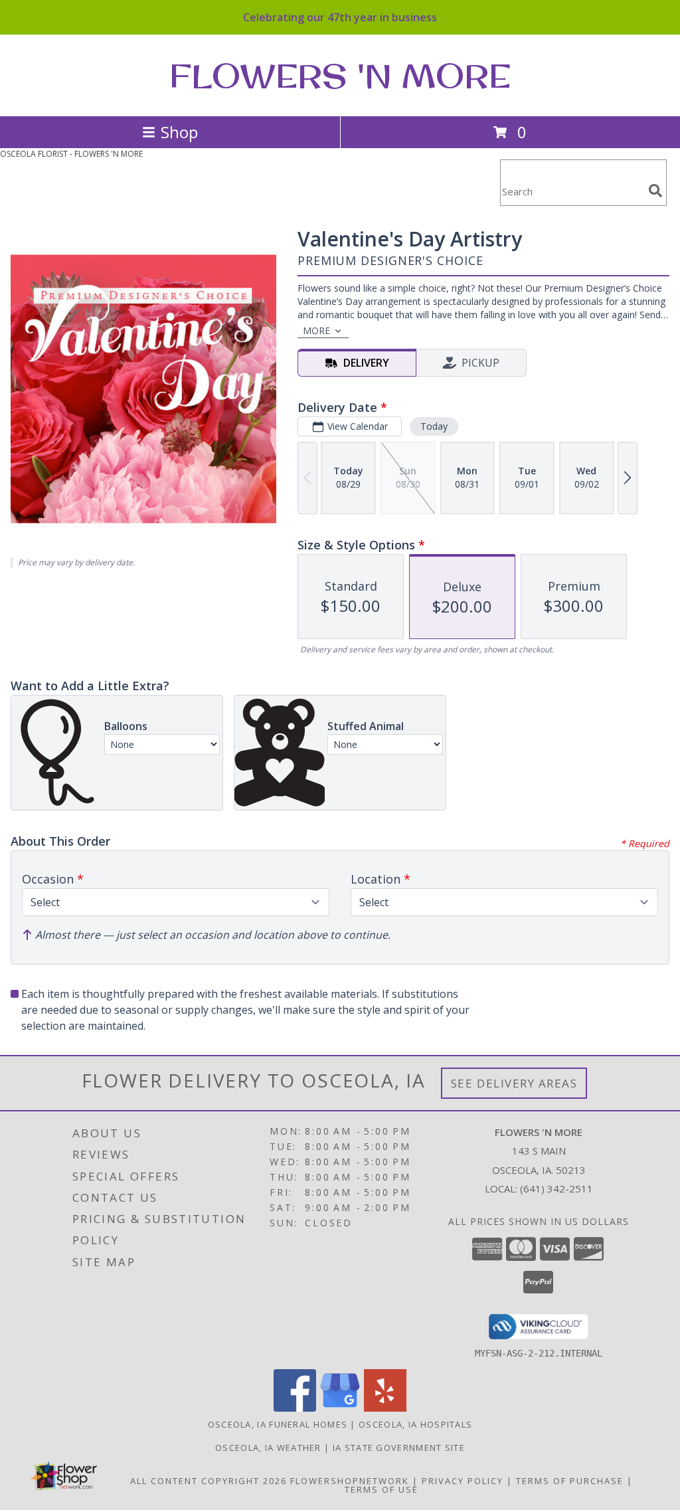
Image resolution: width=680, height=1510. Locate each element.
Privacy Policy (462, 1481)
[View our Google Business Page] (340, 1408)
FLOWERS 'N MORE (340, 75)
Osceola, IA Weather (268, 1448)
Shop (179, 132)
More (316, 330)
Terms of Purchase (570, 1481)
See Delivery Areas (514, 1083)
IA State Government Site (399, 1448)
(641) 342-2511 (556, 1188)
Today (434, 426)
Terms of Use (381, 1489)
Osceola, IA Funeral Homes (278, 1424)
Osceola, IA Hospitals (415, 1424)
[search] (655, 190)
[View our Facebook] (295, 1408)
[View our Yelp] (385, 1408)
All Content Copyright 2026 (208, 1481)
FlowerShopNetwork (349, 1481)
